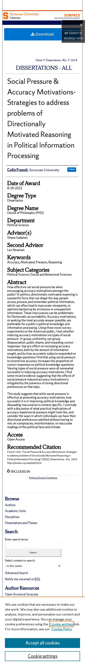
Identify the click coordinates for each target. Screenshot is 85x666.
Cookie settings (61, 624)
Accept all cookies (42, 643)
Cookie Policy (61, 629)
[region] (42, 631)
